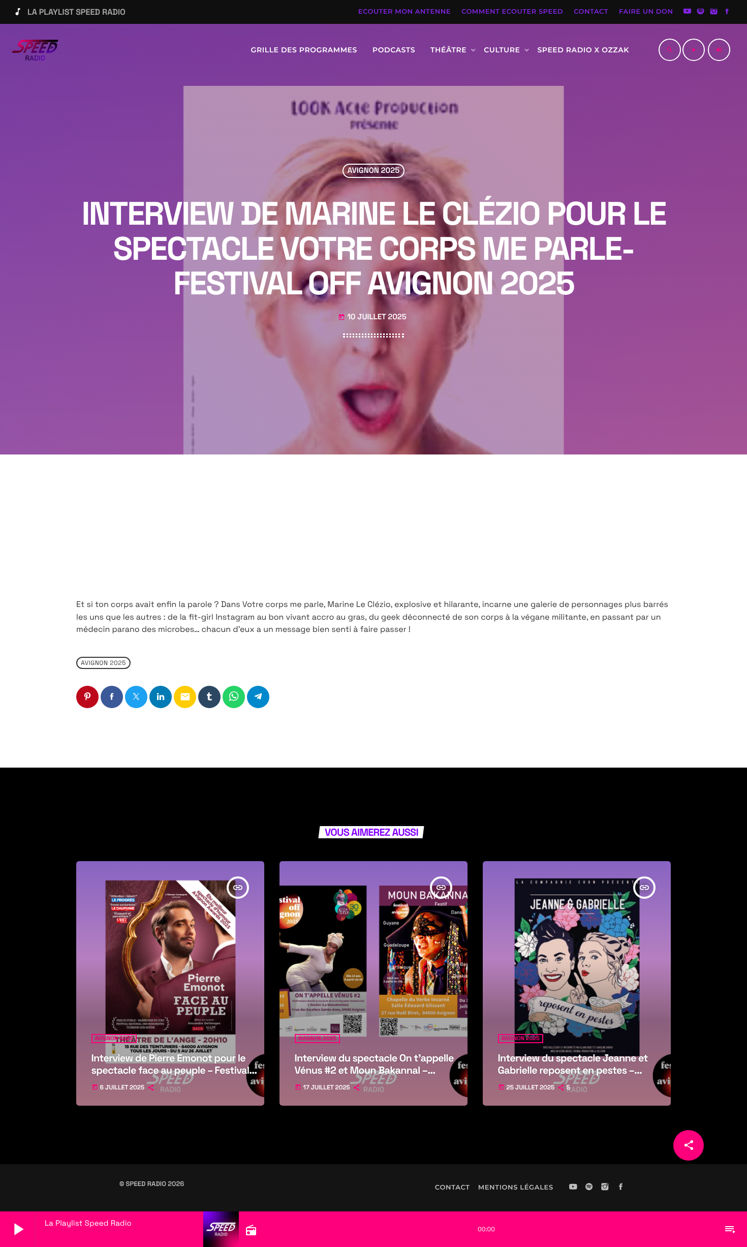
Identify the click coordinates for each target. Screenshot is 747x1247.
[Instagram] (714, 12)
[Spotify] (701, 12)
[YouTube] (687, 12)
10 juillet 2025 (372, 317)
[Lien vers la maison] (35, 50)
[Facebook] (727, 12)
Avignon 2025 (373, 171)
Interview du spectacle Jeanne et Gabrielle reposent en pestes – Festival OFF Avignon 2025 (573, 1070)
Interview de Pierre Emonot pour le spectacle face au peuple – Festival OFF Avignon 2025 (170, 1070)
